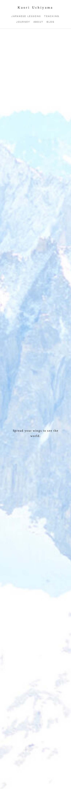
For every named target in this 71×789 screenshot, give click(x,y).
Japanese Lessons (26, 16)
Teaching (51, 16)
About (38, 21)
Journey (23, 21)
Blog (51, 21)
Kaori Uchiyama (35, 7)
